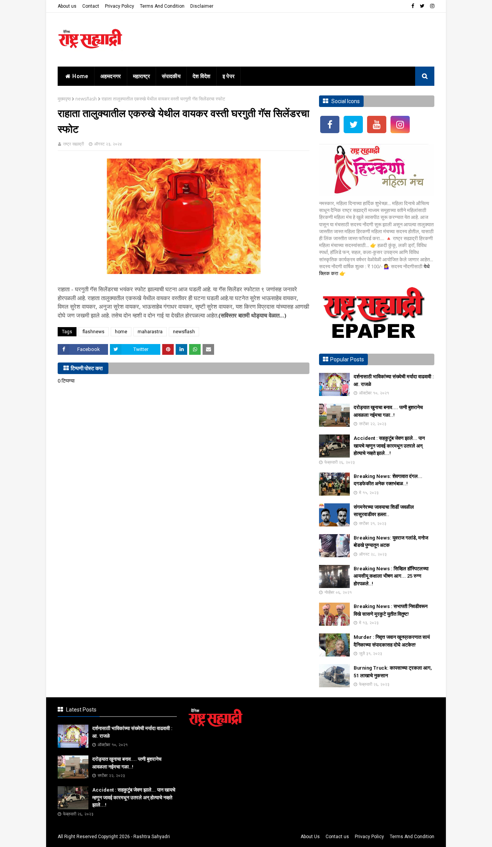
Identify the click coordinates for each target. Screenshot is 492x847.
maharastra (150, 331)
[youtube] (376, 124)
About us (67, 6)
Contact (90, 6)
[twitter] (422, 6)
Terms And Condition (162, 6)
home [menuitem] (80, 76)
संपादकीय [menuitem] (171, 76)
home (121, 331)
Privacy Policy (119, 6)
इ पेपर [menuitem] (229, 76)
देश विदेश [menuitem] (202, 76)
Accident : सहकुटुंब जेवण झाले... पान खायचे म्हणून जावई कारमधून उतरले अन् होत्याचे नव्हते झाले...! (389, 445)
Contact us (337, 836)
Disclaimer (201, 6)
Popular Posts (347, 359)
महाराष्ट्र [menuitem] (141, 76)
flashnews (94, 331)
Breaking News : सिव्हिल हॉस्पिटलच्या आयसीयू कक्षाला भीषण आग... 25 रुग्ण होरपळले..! (391, 576)
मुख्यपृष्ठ (64, 98)
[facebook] (412, 6)
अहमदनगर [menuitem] (110, 76)
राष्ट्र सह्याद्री (73, 144)
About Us (310, 836)
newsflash (86, 98)
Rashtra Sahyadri (151, 836)
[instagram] (431, 6)
